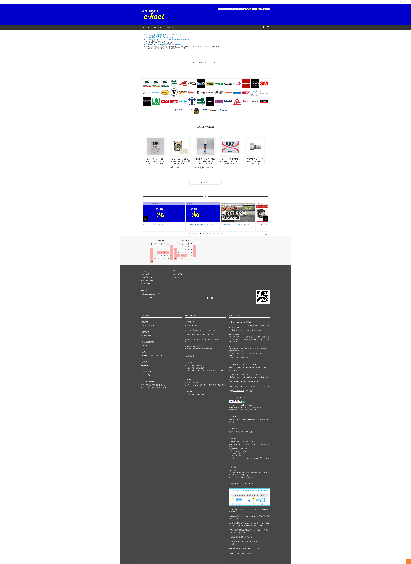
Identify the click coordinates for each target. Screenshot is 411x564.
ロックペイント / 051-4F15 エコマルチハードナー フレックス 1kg (156, 161)
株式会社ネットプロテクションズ (245, 516)
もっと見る (205, 182)
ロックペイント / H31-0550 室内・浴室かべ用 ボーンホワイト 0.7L (180, 161)
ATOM (148, 291)
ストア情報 (145, 27)
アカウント (404, 2)
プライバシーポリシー (148, 297)
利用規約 (257, 348)
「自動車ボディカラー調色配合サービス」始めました (164, 44)
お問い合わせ (169, 27)
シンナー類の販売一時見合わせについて (159, 37)
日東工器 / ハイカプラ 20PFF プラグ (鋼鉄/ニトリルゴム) (255, 161)
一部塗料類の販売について (155, 36)
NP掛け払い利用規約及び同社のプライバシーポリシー (246, 530)
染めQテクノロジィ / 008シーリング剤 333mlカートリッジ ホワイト (205, 161)
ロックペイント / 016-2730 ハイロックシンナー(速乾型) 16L (230, 161)
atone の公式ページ (238, 391)
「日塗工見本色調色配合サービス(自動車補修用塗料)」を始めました (169, 39)
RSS (142, 291)
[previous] (145, 218)
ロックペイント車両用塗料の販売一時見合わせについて (165, 34)
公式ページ (238, 358)
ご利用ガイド (157, 27)
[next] (265, 218)
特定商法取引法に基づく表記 (151, 294)
